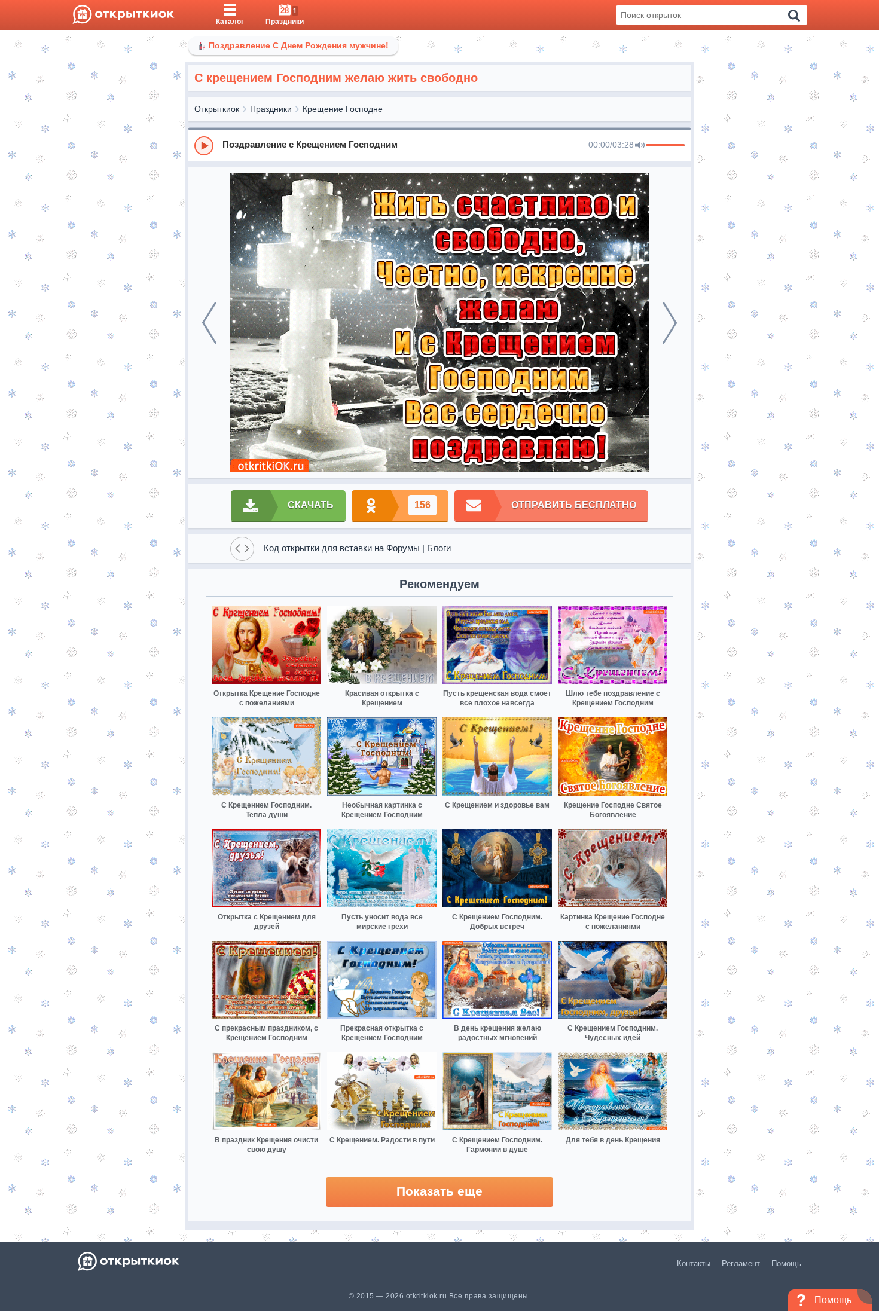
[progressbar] (665, 146)
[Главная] (123, 15)
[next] (670, 322)
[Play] (203, 145)
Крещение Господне (343, 109)
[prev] (209, 322)
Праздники (271, 109)
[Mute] (640, 146)
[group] (439, 145)
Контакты (693, 1263)
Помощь (786, 1263)
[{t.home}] (129, 1261)
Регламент (741, 1263)
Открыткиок (216, 109)
